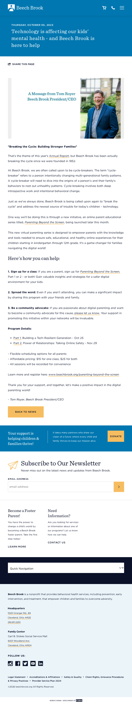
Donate (116, 436)
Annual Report (59, 156)
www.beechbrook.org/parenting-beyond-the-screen (83, 374)
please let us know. (87, 313)
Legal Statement (16, 677)
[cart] (104, 8)
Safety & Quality (72, 677)
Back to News (25, 411)
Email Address (18, 479)
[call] (113, 8)
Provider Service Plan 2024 (46, 681)
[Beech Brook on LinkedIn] (40, 664)
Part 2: (17, 343)
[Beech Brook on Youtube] (33, 663)
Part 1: (17, 338)
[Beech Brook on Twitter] (25, 664)
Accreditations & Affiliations (44, 677)
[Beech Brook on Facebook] (17, 664)
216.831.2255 (14, 622)
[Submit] (119, 487)
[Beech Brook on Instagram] (10, 664)
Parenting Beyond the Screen (44, 222)
